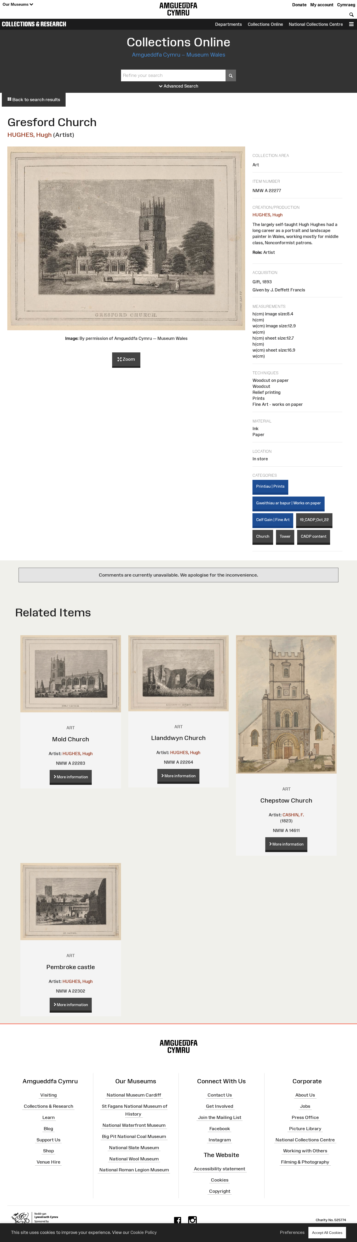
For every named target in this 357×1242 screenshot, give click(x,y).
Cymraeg (346, 4)
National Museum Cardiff (134, 1095)
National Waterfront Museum (133, 1125)
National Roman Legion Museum (134, 1169)
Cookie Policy (143, 1232)
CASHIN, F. (293, 814)
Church (262, 536)
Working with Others (305, 1150)
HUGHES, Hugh (29, 134)
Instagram (220, 1139)
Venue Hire (48, 1162)
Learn (48, 1117)
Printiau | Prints (270, 486)
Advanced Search (180, 86)
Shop (48, 1150)
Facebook (219, 1128)
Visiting (48, 1095)
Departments (228, 24)
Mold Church (70, 739)
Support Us (48, 1139)
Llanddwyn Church (178, 737)
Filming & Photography (305, 1162)
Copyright (219, 1191)
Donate (299, 4)
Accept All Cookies (327, 1233)
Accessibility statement (219, 1168)
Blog (48, 1128)
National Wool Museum (134, 1158)
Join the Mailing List (219, 1117)
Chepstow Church (286, 800)
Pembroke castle (70, 966)
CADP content (313, 536)
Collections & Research (34, 24)
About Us (305, 1095)
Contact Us (220, 1095)
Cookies (219, 1180)
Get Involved (219, 1106)
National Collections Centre (316, 24)
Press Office (305, 1117)
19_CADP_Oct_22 (314, 519)
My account (321, 4)
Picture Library (305, 1128)
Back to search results (35, 99)
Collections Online (265, 24)
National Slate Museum (134, 1147)
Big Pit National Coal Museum (134, 1136)
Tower (285, 536)
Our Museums (16, 4)
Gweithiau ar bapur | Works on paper (288, 503)
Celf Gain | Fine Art (273, 519)
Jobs (305, 1106)
